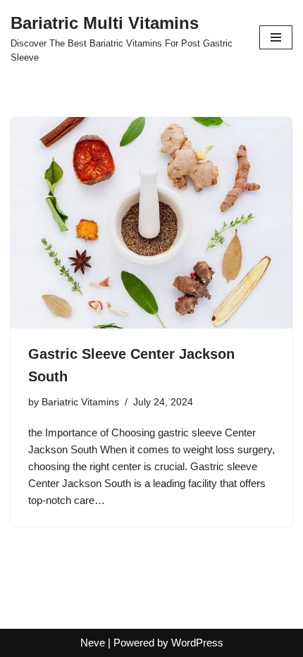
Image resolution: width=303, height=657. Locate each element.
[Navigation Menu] (275, 37)
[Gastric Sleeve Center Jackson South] (151, 222)
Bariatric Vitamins (80, 402)
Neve (92, 643)
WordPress (197, 643)
